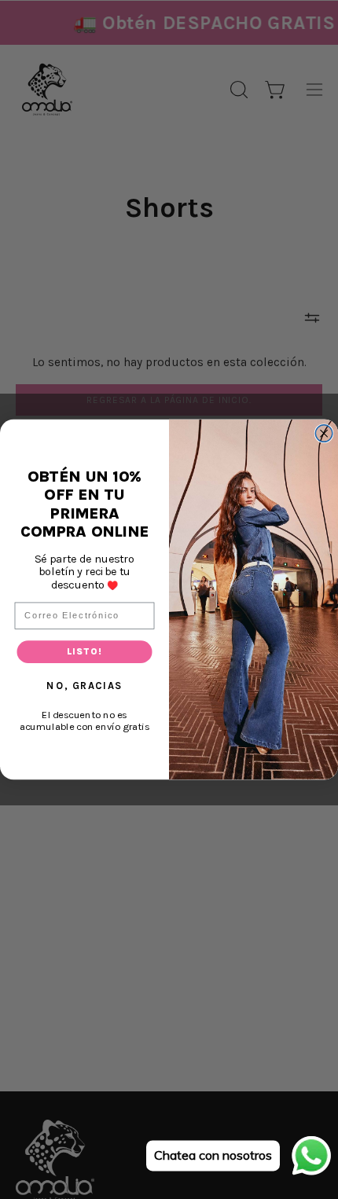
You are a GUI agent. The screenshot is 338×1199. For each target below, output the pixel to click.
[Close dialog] (323, 433)
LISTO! (84, 651)
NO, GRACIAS (84, 685)
